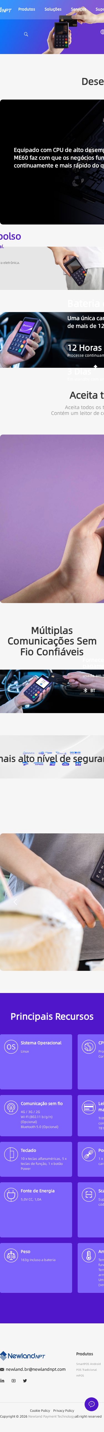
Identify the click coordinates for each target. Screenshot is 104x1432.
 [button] (15, 901)
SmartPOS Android (88, 1363)
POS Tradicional (86, 1369)
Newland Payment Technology (51, 1416)
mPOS (80, 1375)
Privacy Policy (63, 1410)
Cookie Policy (40, 1410)
